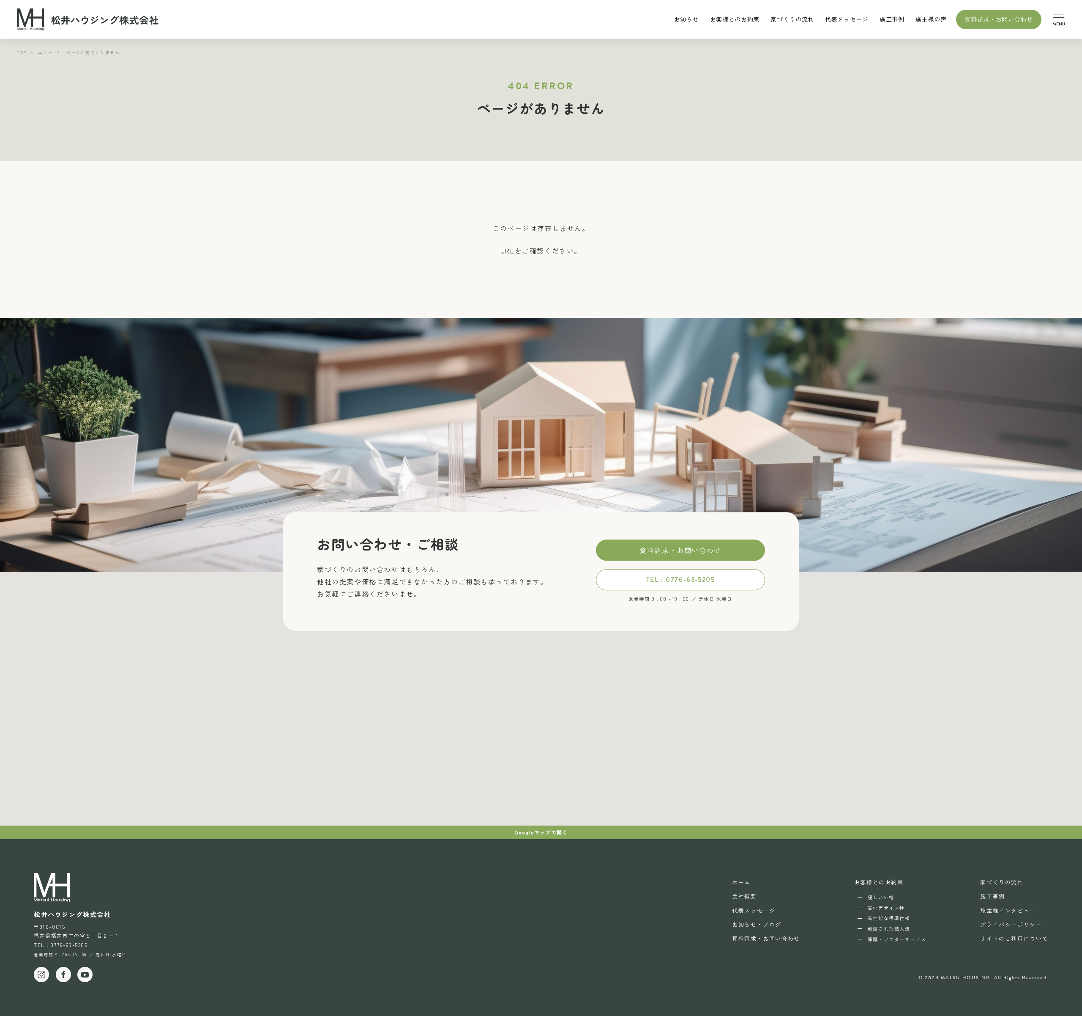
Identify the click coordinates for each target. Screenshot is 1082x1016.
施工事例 (892, 19)
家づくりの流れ (792, 19)
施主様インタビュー (1008, 910)
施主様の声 (931, 19)
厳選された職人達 (889, 928)
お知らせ (686, 19)
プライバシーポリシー (1011, 924)
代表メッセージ (847, 19)
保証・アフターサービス (897, 939)
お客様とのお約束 (879, 882)
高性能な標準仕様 (889, 917)
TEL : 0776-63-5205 (680, 579)
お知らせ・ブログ (756, 924)
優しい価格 (881, 897)
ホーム (741, 882)
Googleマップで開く (541, 832)
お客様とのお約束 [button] (735, 19)
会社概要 (744, 896)
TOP (22, 52)
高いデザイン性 (886, 907)
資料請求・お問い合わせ (999, 19)
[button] (1058, 19)
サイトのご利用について (1014, 938)
